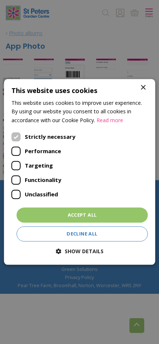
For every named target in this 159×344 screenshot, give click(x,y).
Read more (110, 120)
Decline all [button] (82, 234)
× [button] (143, 87)
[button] (80, 251)
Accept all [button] (82, 214)
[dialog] (79, 172)
